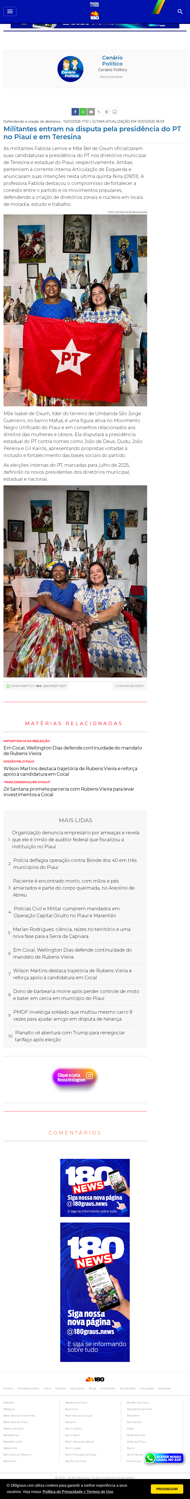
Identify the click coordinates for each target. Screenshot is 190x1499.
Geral (47, 1388)
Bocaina (70, 1422)
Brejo (130, 1428)
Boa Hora (71, 1409)
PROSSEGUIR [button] (167, 1489)
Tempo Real (127, 1388)
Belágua (9, 1409)
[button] (78, 1491)
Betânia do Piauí (76, 1402)
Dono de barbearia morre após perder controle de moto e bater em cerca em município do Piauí (76, 995)
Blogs (92, 1388)
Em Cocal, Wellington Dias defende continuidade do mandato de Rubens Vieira (72, 747)
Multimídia (108, 1388)
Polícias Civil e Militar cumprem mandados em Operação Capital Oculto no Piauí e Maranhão (67, 912)
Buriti (131, 1448)
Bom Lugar (73, 1448)
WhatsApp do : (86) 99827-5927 (38, 686)
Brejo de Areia (136, 1435)
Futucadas (147, 1388)
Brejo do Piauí (136, 1441)
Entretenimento (28, 1388)
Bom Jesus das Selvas (79, 1441)
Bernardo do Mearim (17, 1454)
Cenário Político (112, 61)
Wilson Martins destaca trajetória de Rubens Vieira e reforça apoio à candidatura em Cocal (70, 768)
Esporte (60, 1388)
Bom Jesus (72, 1435)
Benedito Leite (12, 1441)
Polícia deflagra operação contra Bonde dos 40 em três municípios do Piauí (75, 864)
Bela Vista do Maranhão (19, 1415)
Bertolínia (9, 1461)
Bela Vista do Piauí (15, 1422)
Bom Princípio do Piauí (80, 1454)
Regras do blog (111, 77)
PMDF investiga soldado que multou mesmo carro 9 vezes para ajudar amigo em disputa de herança (72, 1015)
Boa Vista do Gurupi (78, 1415)
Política (8, 1388)
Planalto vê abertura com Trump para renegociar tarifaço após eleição (70, 1036)
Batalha (8, 1402)
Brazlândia (134, 1422)
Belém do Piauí (13, 1428)
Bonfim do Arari (76, 1461)
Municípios (77, 1388)
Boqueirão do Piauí (139, 1409)
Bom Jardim (73, 1428)
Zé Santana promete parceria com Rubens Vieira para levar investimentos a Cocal (68, 789)
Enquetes (164, 1388)
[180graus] (95, 5)
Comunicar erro (129, 686)
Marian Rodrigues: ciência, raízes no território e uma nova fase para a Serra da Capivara (72, 933)
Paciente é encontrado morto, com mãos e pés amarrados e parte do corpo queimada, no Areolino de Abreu (74, 888)
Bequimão (10, 1448)
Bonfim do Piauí (138, 1402)
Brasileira (133, 1415)
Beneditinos (11, 1435)
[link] (75, 112)
